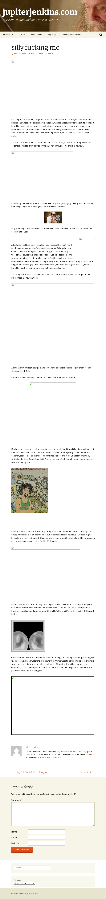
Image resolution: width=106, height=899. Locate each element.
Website (15, 843)
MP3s (22, 34)
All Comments (8, 34)
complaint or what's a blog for (29, 772)
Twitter (91, 754)
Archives (17, 880)
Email (14, 837)
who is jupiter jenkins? (71, 34)
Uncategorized (37, 54)
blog (37, 757)
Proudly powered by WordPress (24, 893)
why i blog (52, 34)
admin (50, 54)
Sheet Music (36, 34)
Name (14, 831)
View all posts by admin (51, 757)
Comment (16, 800)
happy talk (87, 772)
